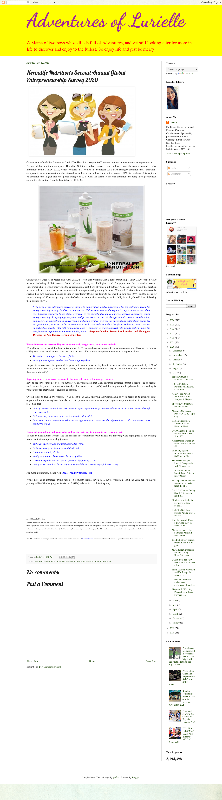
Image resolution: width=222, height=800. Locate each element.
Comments (175, 173)
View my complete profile (178, 153)
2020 (172, 346)
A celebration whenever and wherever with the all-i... (183, 443)
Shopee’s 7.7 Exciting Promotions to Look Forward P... (182, 592)
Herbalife (78, 561)
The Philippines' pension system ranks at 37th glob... (183, 542)
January (176, 622)
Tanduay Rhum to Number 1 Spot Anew (183, 378)
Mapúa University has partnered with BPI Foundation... (182, 532)
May (175, 604)
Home (92, 661)
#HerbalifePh (67, 561)
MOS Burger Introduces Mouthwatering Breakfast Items (183, 552)
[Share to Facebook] (70, 557)
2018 (172, 632)
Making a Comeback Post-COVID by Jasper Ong (183, 413)
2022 (172, 337)
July (175, 372)
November (178, 355)
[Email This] (60, 557)
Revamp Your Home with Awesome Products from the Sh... (184, 483)
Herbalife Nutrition (91, 561)
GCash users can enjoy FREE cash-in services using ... (183, 562)
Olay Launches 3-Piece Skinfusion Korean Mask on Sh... (182, 522)
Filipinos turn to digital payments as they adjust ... (182, 502)
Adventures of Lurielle (105, 20)
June (175, 600)
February (177, 618)
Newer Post (32, 661)
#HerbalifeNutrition (53, 561)
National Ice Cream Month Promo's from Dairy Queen (183, 473)
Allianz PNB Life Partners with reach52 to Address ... (183, 386)
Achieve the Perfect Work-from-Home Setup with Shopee (182, 396)
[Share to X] (66, 557)
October (177, 359)
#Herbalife (39, 561)
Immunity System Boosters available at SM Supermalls (182, 453)
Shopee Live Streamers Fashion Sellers (182, 405)
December (178, 350)
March (176, 613)
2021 (172, 342)
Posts (173, 167)
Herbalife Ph (105, 561)
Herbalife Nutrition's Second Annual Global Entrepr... (183, 512)
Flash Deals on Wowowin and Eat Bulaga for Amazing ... (183, 572)
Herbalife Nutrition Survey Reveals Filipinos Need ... (181, 423)
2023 (172, 333)
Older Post (151, 661)
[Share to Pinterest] (73, 557)
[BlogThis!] (63, 557)
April (175, 609)
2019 (172, 628)
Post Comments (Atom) (50, 666)
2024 (172, 328)
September (178, 363)
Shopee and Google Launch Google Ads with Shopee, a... (182, 463)
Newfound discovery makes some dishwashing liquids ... (183, 582)
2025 (172, 324)
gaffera (116, 777)
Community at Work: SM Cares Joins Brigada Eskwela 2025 (189, 716)
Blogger (135, 777)
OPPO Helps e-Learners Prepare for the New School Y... (183, 433)
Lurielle (173, 122)
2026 (172, 320)
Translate (188, 73)
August (176, 368)
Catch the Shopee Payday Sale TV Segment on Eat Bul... (183, 493)
